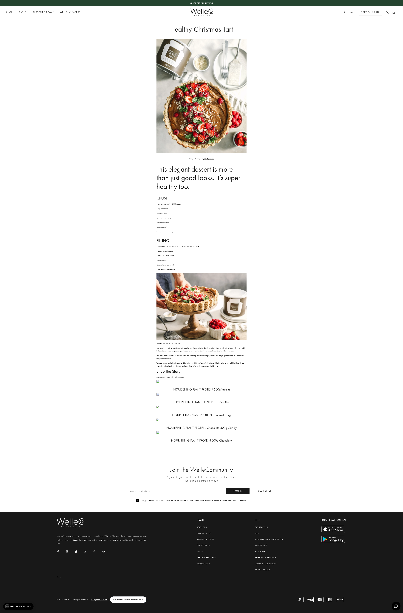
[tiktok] (76, 551)
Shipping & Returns (265, 557)
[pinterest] (94, 551)
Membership (203, 563)
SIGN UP (237, 490)
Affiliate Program (207, 557)
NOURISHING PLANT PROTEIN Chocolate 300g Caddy (201, 428)
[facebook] (58, 551)
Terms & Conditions (266, 563)
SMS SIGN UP (264, 490)
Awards (201, 551)
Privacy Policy (262, 569)
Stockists (260, 551)
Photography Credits (99, 599)
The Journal (203, 545)
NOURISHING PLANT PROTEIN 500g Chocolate (201, 440)
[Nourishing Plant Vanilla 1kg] (201, 394)
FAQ (257, 533)
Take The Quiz (204, 533)
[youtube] (103, 551)
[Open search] (344, 12)
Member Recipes (205, 539)
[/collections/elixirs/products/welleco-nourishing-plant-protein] (201, 420)
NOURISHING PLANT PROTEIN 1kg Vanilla (201, 402)
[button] (18, 606)
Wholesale (261, 545)
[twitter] (85, 551)
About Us (202, 527)
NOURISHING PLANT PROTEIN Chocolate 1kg (201, 415)
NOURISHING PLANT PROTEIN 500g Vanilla (201, 389)
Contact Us (261, 527)
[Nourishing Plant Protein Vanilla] (201, 381)
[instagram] (67, 551)
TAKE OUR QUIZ (370, 12)
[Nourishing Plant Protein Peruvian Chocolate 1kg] (201, 407)
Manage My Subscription (269, 539)
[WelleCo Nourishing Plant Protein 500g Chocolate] (201, 432)
